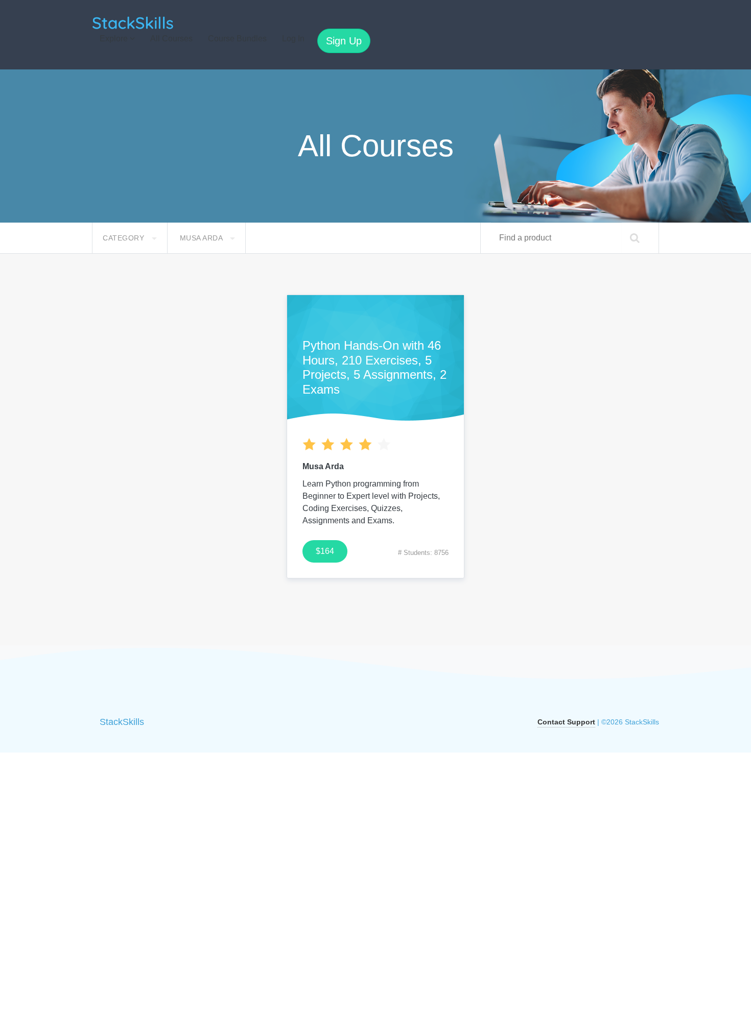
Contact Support (566, 722)
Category (125, 238)
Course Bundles (237, 38)
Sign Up (344, 40)
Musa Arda (202, 238)
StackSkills (122, 722)
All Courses (171, 38)
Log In (293, 38)
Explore (115, 38)
